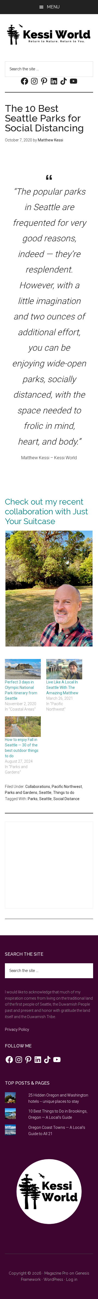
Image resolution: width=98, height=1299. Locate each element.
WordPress (53, 1279)
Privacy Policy (17, 1029)
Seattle (45, 792)
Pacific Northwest (67, 786)
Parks (33, 799)
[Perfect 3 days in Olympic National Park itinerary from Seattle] (23, 669)
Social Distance (66, 799)
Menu (53, 6)
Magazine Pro (56, 1273)
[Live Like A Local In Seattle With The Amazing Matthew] (64, 669)
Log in (71, 1279)
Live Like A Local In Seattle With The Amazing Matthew (62, 687)
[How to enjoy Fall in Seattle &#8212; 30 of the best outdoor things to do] (23, 726)
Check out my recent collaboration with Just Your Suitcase (46, 511)
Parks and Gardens (21, 792)
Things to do (63, 792)
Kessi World (49, 34)
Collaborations (37, 786)
